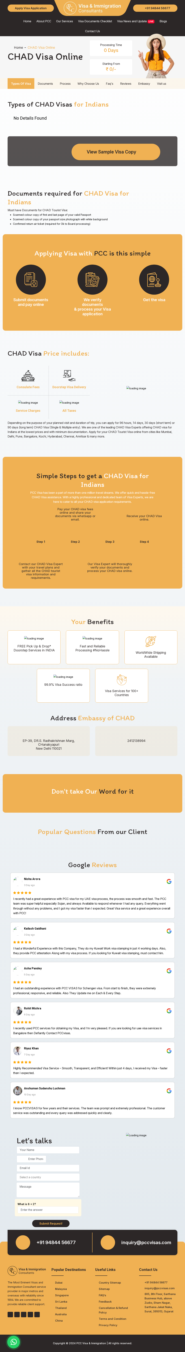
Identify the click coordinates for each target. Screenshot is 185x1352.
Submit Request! (50, 1223)
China (59, 1320)
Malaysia (61, 1289)
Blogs (163, 21)
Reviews (125, 83)
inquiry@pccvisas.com (146, 1242)
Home (27, 21)
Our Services (64, 21)
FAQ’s (102, 1295)
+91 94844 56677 (157, 8)
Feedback (105, 1301)
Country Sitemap (110, 1282)
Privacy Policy (108, 1325)
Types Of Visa (21, 83)
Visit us (161, 83)
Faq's (109, 83)
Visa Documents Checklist (95, 21)
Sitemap (104, 1289)
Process (65, 83)
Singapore (62, 1295)
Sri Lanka (61, 1301)
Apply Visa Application (31, 8)
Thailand (61, 1308)
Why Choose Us (88, 83)
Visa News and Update (135, 21)
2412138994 (136, 741)
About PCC (43, 21)
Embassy (144, 83)
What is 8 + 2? (27, 1204)
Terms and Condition (112, 1319)
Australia (61, 1314)
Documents (45, 83)
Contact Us (92, 31)
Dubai (59, 1282)
